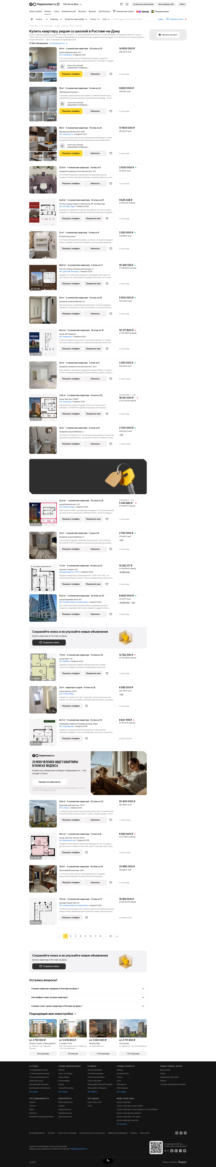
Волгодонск (121, 1084)
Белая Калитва (123, 1073)
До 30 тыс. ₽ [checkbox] (40, 480)
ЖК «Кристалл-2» (66, 134)
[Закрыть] (186, 19)
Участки (32, 1106)
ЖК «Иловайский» (66, 726)
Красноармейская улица (69, 870)
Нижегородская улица (68, 52)
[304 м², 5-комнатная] (44, 815)
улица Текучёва (65, 399)
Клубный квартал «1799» (69, 572)
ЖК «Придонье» (65, 337)
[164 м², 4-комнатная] (44, 880)
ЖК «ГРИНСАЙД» (66, 694)
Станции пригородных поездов (173, 1084)
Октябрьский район (96, 1073)
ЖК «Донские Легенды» (69, 271)
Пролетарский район (96, 1077)
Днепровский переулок (38, 1084)
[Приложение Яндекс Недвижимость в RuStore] (184, 1151)
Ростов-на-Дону (65, 204)
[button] (127, 4)
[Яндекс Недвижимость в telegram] (185, 1132)
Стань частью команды (67, 1133)
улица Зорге (64, 659)
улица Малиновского (67, 504)
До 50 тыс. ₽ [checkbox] (57, 480)
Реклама (51, 1133)
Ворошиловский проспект (69, 132)
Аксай (61, 334)
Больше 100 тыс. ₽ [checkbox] (43, 487)
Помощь (133, 1133)
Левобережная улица (68, 92)
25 (110, 936)
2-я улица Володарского (39, 1077)
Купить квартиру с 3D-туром (128, 1117)
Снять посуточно (95, 1102)
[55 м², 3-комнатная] (44, 105)
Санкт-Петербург (65, 1073)
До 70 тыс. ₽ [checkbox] (73, 480)
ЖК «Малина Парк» (67, 507)
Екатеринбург (64, 1081)
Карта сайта (145, 1133)
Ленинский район (95, 1070)
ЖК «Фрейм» (64, 661)
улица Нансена (65, 691)
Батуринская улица (67, 236)
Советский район (95, 1081)
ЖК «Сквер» (64, 808)
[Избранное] (121, 4)
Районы (163, 1081)
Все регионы (165, 1070)
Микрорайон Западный (97, 1088)
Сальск (119, 1077)
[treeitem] (36, 11)
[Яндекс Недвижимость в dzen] (181, 1132)
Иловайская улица (84, 724)
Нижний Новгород (65, 1088)
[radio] (70, 936)
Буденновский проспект (69, 805)
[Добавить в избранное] (111, 74)
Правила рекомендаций (117, 1133)
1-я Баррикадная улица (38, 1070)
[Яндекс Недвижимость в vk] (176, 1132)
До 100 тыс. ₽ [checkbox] (90, 480)
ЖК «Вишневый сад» (67, 840)
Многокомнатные (65, 1102)
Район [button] (160, 19)
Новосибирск (63, 1077)
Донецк (120, 1070)
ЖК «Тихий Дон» (65, 55)
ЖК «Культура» (65, 402)
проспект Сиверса (66, 569)
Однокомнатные (65, 1113)
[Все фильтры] (31, 19)
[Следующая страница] (117, 936)
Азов (119, 1081)
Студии (61, 1106)
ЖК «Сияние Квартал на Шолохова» (73, 602)
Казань (61, 1084)
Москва (61, 1070)
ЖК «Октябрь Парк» (67, 206)
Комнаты (33, 1113)
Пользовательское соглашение (92, 1133)
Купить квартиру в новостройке (130, 1106)
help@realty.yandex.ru (78, 1149)
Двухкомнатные (65, 1117)
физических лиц (50, 790)
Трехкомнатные (64, 1109)
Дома (31, 1109)
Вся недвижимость (37, 1133)
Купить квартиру (124, 1102)
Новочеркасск (122, 1088)
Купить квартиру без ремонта (129, 1113)
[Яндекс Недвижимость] (44, 4)
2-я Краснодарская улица (39, 1073)
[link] (182, 4)
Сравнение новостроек (169, 1077)
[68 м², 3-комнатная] (44, 145)
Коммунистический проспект (80, 171)
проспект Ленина (72, 838)
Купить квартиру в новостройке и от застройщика (137, 1109)
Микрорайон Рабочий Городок (100, 1084)
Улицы (162, 1073)
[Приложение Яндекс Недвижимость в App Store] (171, 1151)
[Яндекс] (182, 1162)
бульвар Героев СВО (67, 903)
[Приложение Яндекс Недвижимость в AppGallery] (180, 1151)
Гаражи (32, 1102)
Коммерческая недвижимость (41, 1117)
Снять (90, 1106)
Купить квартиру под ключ (128, 1120)
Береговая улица (36, 1081)
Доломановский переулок (40, 1088)
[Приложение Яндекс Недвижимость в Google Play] (176, 1151)
